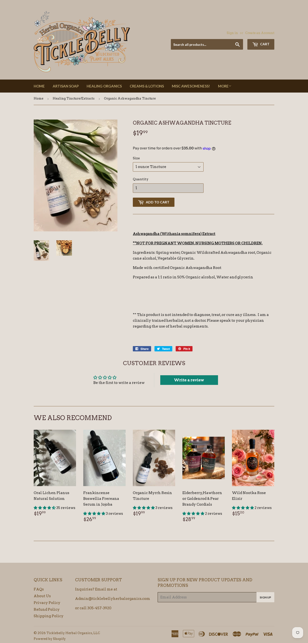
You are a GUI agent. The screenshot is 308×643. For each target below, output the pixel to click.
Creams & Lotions (147, 86)
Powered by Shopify (50, 639)
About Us (42, 596)
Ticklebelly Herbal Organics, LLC (73, 633)
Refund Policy (47, 609)
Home (39, 86)
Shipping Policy (49, 616)
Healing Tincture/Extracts (74, 98)
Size (136, 158)
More (223, 86)
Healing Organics (104, 86)
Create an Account (259, 33)
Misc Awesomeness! (191, 86)
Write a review (189, 380)
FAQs (39, 589)
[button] (45, 508)
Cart (264, 44)
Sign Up (265, 597)
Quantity (140, 179)
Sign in (232, 33)
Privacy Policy (47, 603)
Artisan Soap (66, 86)
